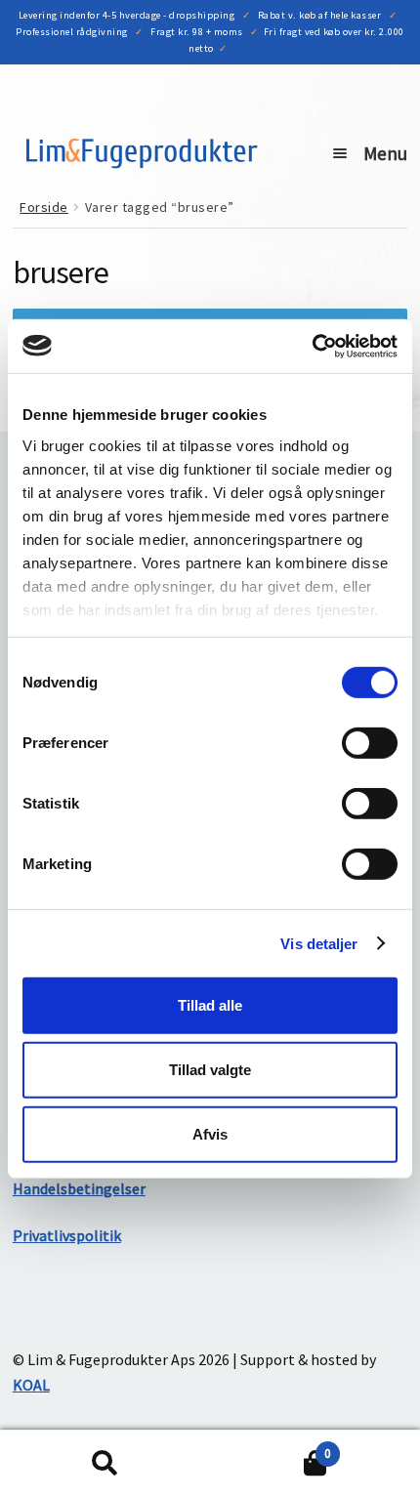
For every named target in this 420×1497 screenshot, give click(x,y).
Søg (105, 1464)
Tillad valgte (210, 1069)
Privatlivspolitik (67, 1235)
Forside (44, 207)
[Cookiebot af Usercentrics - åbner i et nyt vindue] (312, 345)
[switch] (370, 743)
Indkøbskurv (270, 1447)
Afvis (210, 1133)
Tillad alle (210, 1005)
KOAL (31, 1384)
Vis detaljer (318, 943)
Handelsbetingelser (79, 1188)
